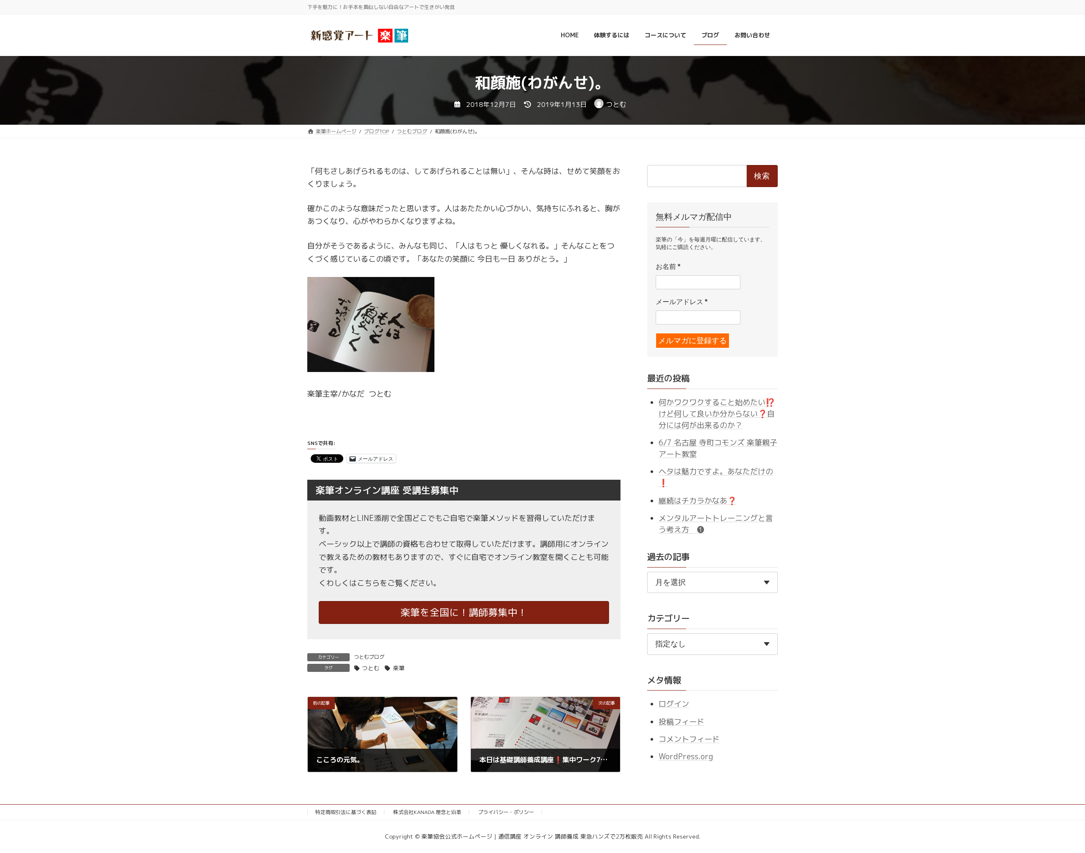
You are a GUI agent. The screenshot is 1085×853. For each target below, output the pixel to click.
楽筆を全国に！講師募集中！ (464, 612)
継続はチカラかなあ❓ (698, 500)
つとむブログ (369, 656)
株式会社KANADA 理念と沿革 (427, 812)
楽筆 (398, 668)
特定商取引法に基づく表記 (345, 812)
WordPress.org (686, 756)
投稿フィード (681, 721)
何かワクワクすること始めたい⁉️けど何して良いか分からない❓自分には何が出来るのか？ (717, 413)
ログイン (674, 704)
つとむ (371, 668)
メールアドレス (681, 301)
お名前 (668, 266)
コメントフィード (689, 739)
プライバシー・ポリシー (506, 812)
